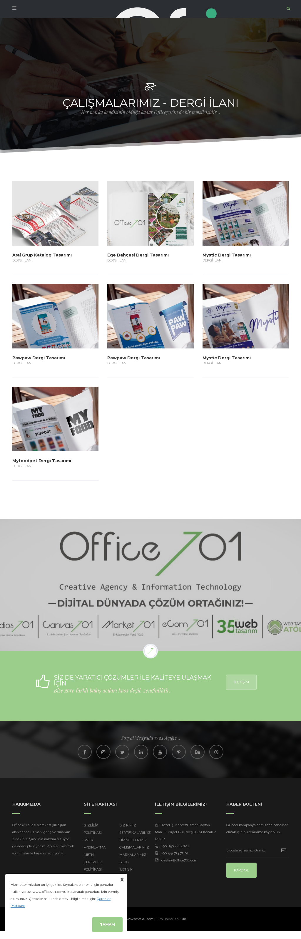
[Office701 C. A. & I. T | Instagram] (103, 752)
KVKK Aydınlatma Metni (95, 847)
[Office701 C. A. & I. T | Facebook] (85, 752)
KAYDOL (241, 870)
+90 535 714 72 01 (174, 853)
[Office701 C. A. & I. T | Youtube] (160, 752)
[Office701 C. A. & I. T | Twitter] (122, 752)
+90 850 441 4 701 (175, 846)
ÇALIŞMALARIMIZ (134, 847)
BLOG (124, 862)
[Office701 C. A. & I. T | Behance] (197, 752)
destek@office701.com (179, 860)
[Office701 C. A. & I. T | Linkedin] (141, 752)
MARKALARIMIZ (132, 855)
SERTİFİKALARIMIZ (135, 833)
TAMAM (107, 924)
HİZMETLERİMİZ (133, 840)
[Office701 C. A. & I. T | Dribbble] (216, 752)
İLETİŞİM (241, 682)
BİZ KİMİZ (127, 825)
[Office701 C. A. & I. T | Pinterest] (179, 752)
